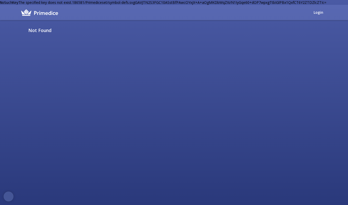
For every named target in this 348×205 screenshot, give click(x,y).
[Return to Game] (325, 30)
